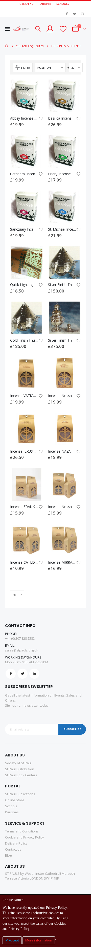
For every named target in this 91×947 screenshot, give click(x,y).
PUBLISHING (26, 4)
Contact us (13, 849)
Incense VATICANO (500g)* (24, 395)
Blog (8, 855)
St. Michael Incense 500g (62, 229)
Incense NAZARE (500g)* (62, 451)
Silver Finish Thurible (62, 284)
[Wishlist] (62, 28)
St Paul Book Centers (21, 775)
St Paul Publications (20, 794)
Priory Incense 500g (62, 174)
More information (38, 940)
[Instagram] (82, 14)
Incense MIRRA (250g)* (62, 562)
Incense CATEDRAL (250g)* (24, 562)
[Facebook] (66, 14)
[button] (40, 118)
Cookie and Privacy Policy (24, 837)
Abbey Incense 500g (24, 118)
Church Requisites (30, 46)
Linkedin (34, 674)
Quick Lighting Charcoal (24, 284)
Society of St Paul (18, 763)
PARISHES (45, 4)
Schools (11, 806)
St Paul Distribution (19, 769)
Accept (13, 940)
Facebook (11, 674)
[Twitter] (74, 14)
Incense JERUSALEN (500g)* (24, 451)
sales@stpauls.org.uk (21, 650)
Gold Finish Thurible (24, 340)
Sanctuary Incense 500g (24, 229)
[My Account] (50, 28)
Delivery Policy (16, 843)
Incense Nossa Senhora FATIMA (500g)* (62, 395)
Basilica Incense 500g (62, 118)
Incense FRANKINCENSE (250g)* (24, 506)
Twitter (22, 674)
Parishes (12, 812)
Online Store (14, 800)
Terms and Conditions (22, 831)
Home (7, 46)
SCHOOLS (62, 4)
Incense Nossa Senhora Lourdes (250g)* (62, 506)
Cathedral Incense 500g (24, 174)
